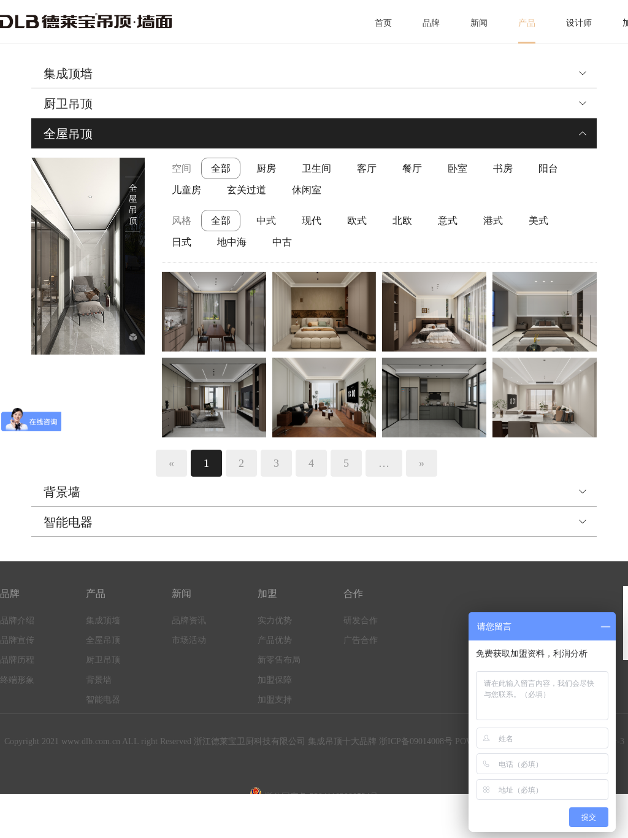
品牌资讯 (189, 620)
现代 (311, 220)
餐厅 (412, 168)
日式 (181, 242)
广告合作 (360, 640)
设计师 (579, 23)
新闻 (479, 23)
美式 (538, 220)
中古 (282, 242)
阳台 (548, 168)
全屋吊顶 (68, 133)
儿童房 (186, 189)
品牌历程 (17, 659)
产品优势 (275, 640)
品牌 (431, 23)
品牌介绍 (17, 620)
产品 (526, 23)
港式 (493, 220)
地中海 (232, 242)
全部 (221, 168)
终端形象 (17, 680)
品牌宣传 (17, 640)
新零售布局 (279, 659)
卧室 (457, 168)
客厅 (367, 168)
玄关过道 (246, 189)
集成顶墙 (68, 73)
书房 (503, 168)
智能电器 (68, 521)
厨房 (266, 168)
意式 (448, 220)
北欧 (402, 220)
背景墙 (62, 491)
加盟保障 (275, 680)
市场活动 (189, 640)
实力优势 (275, 620)
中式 (266, 220)
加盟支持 (275, 699)
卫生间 (316, 168)
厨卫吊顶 (68, 103)
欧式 (357, 220)
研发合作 (360, 620)
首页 (383, 23)
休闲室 (306, 189)
